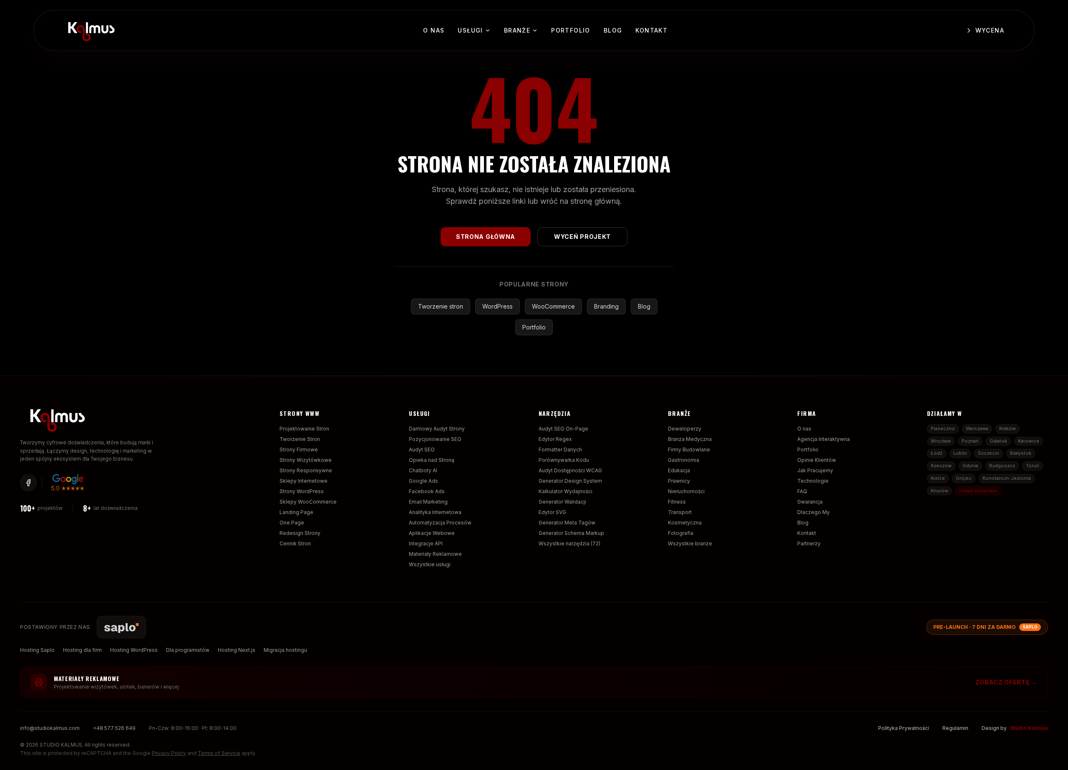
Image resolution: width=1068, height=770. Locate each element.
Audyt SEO (422, 449)
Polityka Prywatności (903, 728)
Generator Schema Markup (571, 533)
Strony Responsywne (306, 470)
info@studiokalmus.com (50, 728)
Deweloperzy (684, 429)
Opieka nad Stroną (431, 460)
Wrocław (941, 441)
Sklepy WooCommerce (308, 502)
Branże (517, 30)
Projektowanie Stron (304, 429)
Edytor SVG (552, 512)
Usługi (470, 30)
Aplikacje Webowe (432, 533)
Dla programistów (187, 650)
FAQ (802, 491)
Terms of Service (219, 753)
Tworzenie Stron (300, 439)
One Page (292, 522)
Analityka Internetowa (435, 512)
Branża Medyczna (690, 439)
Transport (680, 512)
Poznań (970, 441)
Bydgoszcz (1002, 466)
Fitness (677, 502)
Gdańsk (998, 441)
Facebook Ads (427, 491)
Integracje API (426, 543)
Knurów (939, 491)
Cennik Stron (295, 543)
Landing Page (296, 512)
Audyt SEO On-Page (563, 429)
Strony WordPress (302, 491)
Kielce (938, 478)
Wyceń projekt (582, 236)
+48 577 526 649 (114, 728)
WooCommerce (553, 306)
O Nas (433, 30)
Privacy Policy (169, 753)
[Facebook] (28, 482)
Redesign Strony (300, 533)
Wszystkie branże (690, 543)
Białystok (1020, 453)
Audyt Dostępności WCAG (570, 470)
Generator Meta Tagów (567, 522)
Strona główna (485, 236)
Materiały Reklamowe (435, 554)
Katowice (1028, 441)
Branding (606, 306)
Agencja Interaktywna (823, 439)
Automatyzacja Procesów (440, 522)
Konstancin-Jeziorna (1006, 478)
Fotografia (680, 533)
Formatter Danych (560, 449)
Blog (613, 30)
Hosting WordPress (134, 650)
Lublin (960, 453)
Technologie (813, 481)
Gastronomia (683, 460)
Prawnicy (679, 481)
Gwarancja (810, 502)
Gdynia (970, 466)
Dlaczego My (813, 512)
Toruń (1032, 466)
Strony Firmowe (299, 449)
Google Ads (423, 481)
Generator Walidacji (562, 502)
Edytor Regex (555, 439)
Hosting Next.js (236, 650)
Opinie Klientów (816, 460)
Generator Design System (570, 481)
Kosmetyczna (685, 522)
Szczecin (988, 453)
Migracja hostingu (285, 650)
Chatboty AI (423, 470)
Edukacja (679, 470)
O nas (804, 429)
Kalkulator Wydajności (565, 491)
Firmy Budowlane (689, 449)
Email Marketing (428, 502)
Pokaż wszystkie (978, 491)
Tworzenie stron (440, 306)
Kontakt (651, 30)
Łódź (936, 453)
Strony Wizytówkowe (306, 460)
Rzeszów (941, 466)
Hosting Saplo (37, 650)
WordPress (497, 306)
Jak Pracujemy (815, 470)
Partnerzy (809, 543)
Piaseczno (943, 428)
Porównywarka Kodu (564, 460)
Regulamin (955, 728)
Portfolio (570, 30)
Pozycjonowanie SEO (435, 439)
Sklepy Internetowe (303, 481)
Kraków (1007, 428)
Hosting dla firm (82, 650)
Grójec (964, 478)
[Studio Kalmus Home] (90, 29)
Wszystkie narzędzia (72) (569, 543)
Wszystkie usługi (430, 564)
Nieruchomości (686, 491)
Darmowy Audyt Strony (437, 429)
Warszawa (977, 428)
